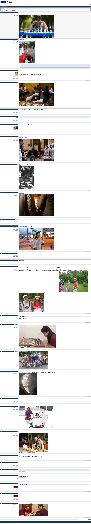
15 (1, 266)
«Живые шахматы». (22, 477)
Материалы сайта (13, 10)
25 (1, 469)
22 (1, 431)
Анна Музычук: (22, 39)
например (58, 267)
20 (1, 398)
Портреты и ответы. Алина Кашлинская (25, 226)
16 (1, 315)
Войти (7, 4)
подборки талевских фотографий (27, 372)
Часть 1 (20, 165)
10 (1, 192)
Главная (2, 10)
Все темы (26, 4)
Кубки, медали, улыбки (23, 137)
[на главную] (6, 2)
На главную (3, 4)
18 (1, 351)
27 (1, 483)
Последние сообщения (20, 4)
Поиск (30, 4)
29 (1, 503)
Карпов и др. (21, 193)
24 (1, 462)
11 (1, 219)
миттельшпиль (26, 82)
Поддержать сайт (35, 4)
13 (1, 253)
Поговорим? (7, 10)
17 (1, 324)
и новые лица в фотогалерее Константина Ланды (27, 452)
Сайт (17, 41)
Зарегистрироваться (12, 4)
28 (1, 493)
